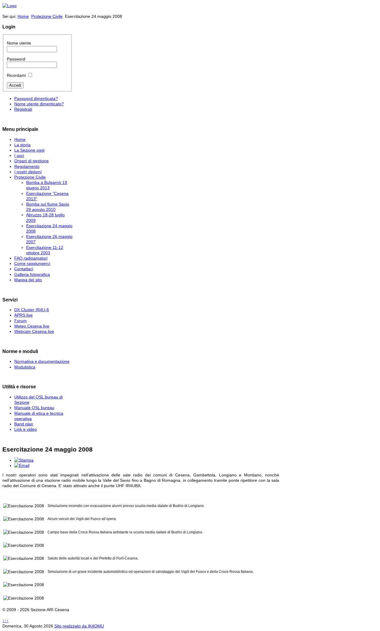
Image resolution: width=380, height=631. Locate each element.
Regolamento (26, 166)
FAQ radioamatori (31, 258)
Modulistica (24, 367)
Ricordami (16, 75)
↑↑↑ (5, 620)
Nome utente (19, 43)
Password (16, 59)
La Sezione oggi (29, 150)
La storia (22, 144)
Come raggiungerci (32, 263)
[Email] (21, 465)
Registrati (23, 109)
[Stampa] (24, 460)
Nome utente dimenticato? (39, 103)
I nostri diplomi (28, 171)
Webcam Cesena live (34, 331)
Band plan (23, 424)
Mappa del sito (28, 279)
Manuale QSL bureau (34, 407)
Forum (20, 320)
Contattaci (23, 268)
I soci (19, 155)
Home (23, 16)
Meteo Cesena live (31, 326)
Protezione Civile (47, 16)
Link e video (25, 429)
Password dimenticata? (36, 98)
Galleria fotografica (32, 274)
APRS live (23, 315)
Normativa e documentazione (41, 361)
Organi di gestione (31, 160)
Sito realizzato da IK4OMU (79, 626)
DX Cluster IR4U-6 (31, 309)
